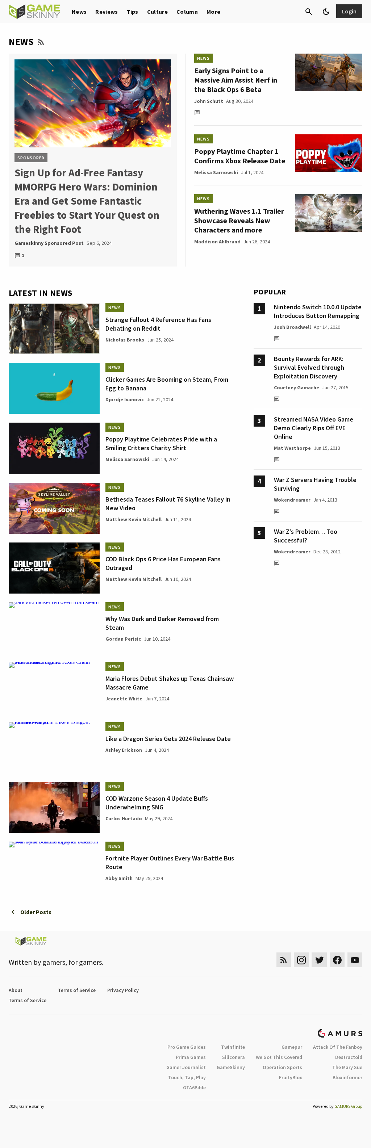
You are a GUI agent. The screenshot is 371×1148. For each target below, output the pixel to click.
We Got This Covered (279, 1057)
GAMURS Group (348, 1106)
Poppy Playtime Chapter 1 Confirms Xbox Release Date (239, 156)
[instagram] (301, 959)
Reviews (106, 11)
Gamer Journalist (186, 1067)
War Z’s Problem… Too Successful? (305, 535)
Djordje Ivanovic (124, 399)
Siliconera (233, 1057)
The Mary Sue (347, 1067)
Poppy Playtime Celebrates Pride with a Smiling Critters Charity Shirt (161, 443)
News (79, 11)
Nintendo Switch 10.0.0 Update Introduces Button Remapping (318, 311)
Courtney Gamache (296, 387)
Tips (132, 11)
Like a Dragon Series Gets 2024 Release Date (168, 738)
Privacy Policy (123, 990)
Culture (157, 11)
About (15, 990)
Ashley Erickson (123, 750)
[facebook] (337, 959)
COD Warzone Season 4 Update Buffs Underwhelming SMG (156, 802)
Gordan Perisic (123, 639)
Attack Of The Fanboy (337, 1047)
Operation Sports (282, 1067)
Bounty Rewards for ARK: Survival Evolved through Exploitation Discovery (309, 367)
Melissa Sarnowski (216, 172)
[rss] (283, 959)
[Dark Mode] (326, 11)
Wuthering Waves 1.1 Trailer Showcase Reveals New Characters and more (239, 220)
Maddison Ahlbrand (217, 241)
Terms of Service (77, 990)
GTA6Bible (194, 1087)
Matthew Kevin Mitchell (133, 519)
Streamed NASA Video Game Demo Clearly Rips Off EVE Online (313, 428)
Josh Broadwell (292, 327)
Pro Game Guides (186, 1047)
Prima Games (191, 1057)
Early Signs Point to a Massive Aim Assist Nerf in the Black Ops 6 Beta (235, 80)
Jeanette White (123, 698)
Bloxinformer (347, 1077)
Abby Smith (119, 878)
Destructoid (348, 1057)
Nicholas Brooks (124, 339)
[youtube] (355, 959)
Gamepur (292, 1047)
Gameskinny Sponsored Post (49, 243)
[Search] (308, 11)
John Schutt (208, 101)
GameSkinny (231, 1067)
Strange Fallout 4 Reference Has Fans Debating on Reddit (158, 323)
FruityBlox (290, 1077)
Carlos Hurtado (123, 818)
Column (187, 11)
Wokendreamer (292, 500)
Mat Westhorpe (292, 448)
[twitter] (319, 959)
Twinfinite (233, 1047)
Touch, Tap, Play (187, 1077)
